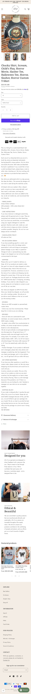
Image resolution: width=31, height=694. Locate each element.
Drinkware (6, 595)
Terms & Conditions (8, 646)
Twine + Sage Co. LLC (11, 689)
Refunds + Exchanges (9, 638)
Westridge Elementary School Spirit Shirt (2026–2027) (7, 567)
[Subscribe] (26, 670)
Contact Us (6, 660)
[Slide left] (3, 33)
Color (2, 99)
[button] (2, 9)
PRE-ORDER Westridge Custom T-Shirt (21, 566)
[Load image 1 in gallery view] (7, 57)
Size (2, 92)
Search (5, 613)
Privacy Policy (6, 642)
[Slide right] (28, 33)
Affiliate (5, 617)
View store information (9, 133)
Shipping (3, 86)
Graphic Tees (6, 599)
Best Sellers (6, 591)
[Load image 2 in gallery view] (15, 57)
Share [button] (4, 424)
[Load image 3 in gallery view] (23, 57)
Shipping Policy (7, 635)
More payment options (15, 124)
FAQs (4, 620)
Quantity (3, 107)
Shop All (5, 602)
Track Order (6, 624)
